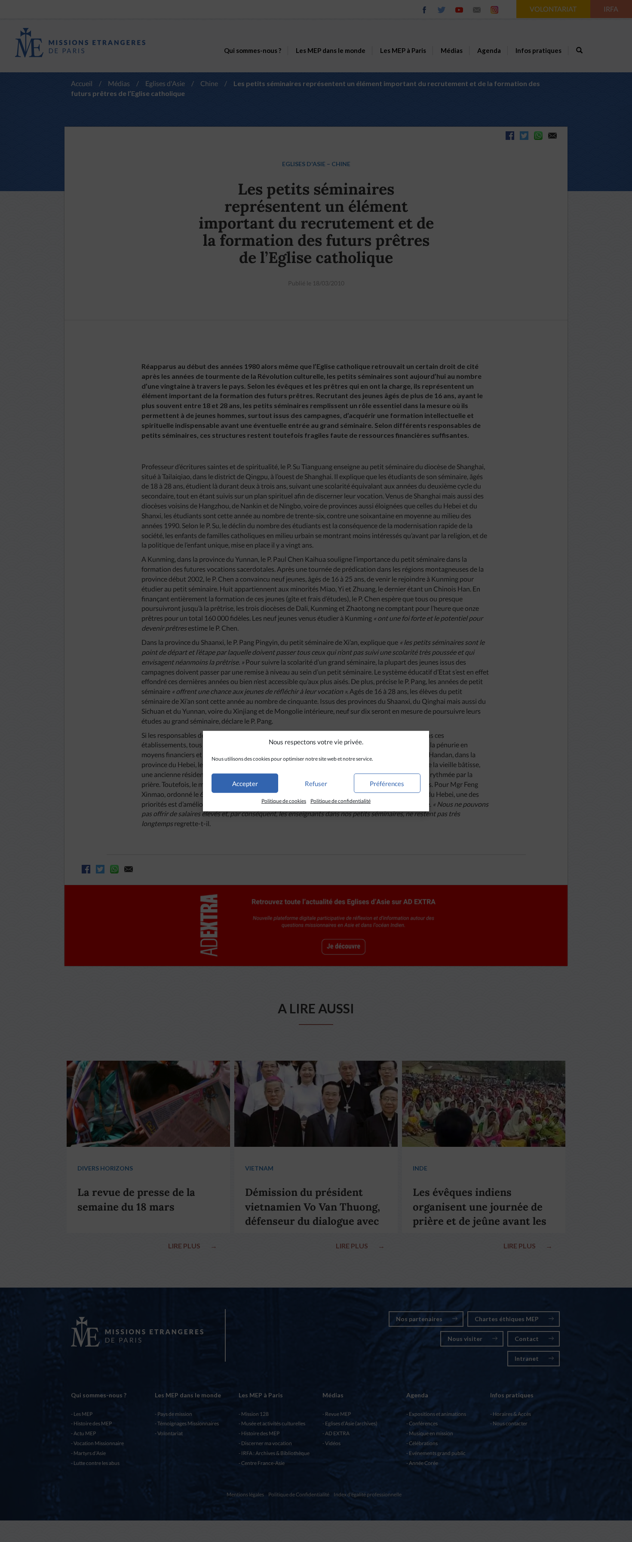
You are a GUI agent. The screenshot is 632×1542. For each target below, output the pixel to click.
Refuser (316, 783)
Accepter (245, 783)
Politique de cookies (283, 801)
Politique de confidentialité (340, 801)
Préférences (387, 783)
